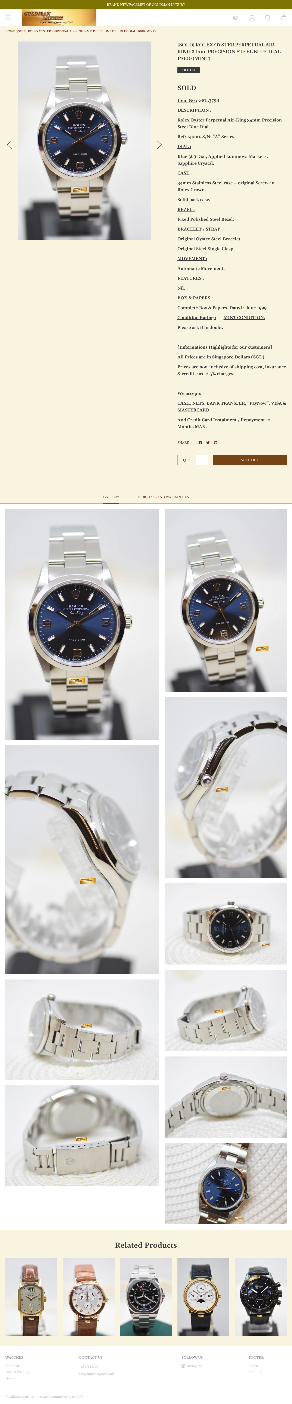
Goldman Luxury (21, 1397)
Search (253, 1366)
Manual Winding (17, 1372)
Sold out (250, 460)
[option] (84, 140)
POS (39, 1397)
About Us (255, 1372)
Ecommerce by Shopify (66, 1397)
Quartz (10, 1378)
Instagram (195, 1366)
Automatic (12, 1366)
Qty (186, 460)
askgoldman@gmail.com (96, 1374)
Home (10, 31)
